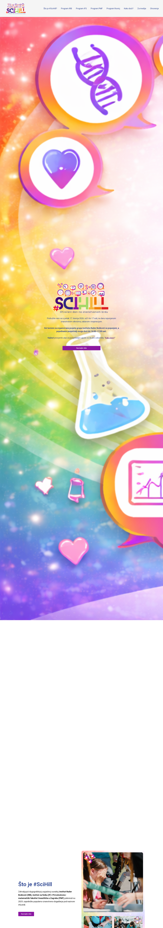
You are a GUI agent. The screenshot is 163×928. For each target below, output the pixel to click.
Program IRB (66, 8)
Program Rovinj (113, 8)
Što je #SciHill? (50, 8)
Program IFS (81, 8)
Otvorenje (154, 8)
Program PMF (97, 8)
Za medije (141, 8)
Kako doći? (128, 8)
